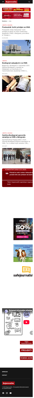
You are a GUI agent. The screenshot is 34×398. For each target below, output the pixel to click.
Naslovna (4, 21)
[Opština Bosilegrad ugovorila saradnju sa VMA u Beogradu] (16, 156)
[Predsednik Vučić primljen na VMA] (16, 48)
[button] (3, 2)
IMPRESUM (5, 371)
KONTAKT (4, 375)
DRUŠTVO (5, 25)
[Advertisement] (17, 110)
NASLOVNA (9, 25)
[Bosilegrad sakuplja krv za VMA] (16, 84)
